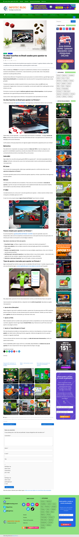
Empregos (65, 80)
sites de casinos (37, 419)
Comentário (8, 435)
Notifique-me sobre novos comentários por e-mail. (8, 469)
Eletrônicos (59, 80)
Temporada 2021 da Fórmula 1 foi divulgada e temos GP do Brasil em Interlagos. (9, 364)
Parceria (26, 1)
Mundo (62, 86)
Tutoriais (69, 15)
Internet (45, 15)
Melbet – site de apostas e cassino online (26, 363)
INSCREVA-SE (66, 524)
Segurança (59, 94)
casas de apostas (45, 417)
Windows (70, 96)
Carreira (58, 78)
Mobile (58, 86)
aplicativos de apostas (19, 417)
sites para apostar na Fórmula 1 (46, 419)
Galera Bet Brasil (21, 419)
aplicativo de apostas (11, 417)
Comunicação (50, 417)
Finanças (17, 15)
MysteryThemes (15, 535)
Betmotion (39, 417)
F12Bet (12, 419)
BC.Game (32, 417)
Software (61, 15)
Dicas (24, 15)
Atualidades (71, 75)
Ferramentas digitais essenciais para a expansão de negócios (10, 424)
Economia (5, 419)
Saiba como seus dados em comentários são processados (38, 490)
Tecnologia (5, 421)
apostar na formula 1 (27, 417)
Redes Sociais (67, 91)
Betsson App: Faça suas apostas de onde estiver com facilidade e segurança (43, 364)
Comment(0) (14, 60)
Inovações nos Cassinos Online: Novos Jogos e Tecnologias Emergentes (48, 424)
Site (5, 459)
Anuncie (21, 1)
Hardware (37, 15)
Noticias (30, 15)
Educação (9, 419)
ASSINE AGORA (65, 417)
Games (5, 53)
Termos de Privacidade (35, 1)
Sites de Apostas (31, 419)
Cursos (63, 78)
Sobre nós (43, 1)
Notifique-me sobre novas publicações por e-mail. (8, 481)
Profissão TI (53, 15)
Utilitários (64, 96)
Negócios (26, 419)
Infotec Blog (8, 60)
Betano (36, 417)
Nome (6, 448)
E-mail (6, 453)
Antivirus (58, 75)
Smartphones (66, 94)
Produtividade (65, 88)
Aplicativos (9, 15)
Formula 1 (15, 419)
